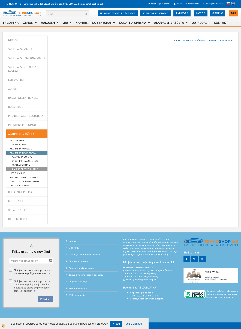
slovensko (228, 3)
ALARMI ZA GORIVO (22, 156)
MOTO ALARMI (17, 173)
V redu (116, 324)
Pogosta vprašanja (78, 281)
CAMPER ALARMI (18, 144)
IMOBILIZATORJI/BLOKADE (24, 177)
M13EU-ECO (155, 13)
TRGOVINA (11, 22)
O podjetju (74, 247)
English (233, 3)
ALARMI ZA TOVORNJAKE (23, 152)
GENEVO (217, 13)
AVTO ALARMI (17, 140)
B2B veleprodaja (77, 295)
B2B (233, 13)
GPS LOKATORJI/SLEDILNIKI (25, 181)
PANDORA (182, 13)
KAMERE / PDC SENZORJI (94, 22)
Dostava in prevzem (78, 261)
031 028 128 (140, 273)
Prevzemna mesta (78, 288)
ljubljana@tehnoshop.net (90, 3)
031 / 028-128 (70, 3)
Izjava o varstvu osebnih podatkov (86, 274)
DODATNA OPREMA (132, 22)
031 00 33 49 (140, 276)
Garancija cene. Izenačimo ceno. (85, 254)
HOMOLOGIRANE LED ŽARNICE (117, 13)
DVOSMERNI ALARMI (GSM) (26, 161)
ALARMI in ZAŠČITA (169, 22)
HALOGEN (48, 22)
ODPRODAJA (201, 22)
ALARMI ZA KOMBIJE (21, 148)
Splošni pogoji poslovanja (81, 268)
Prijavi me (45, 299)
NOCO (200, 13)
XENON (28, 22)
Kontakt (221, 22)
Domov (176, 40)
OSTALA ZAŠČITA (21, 165)
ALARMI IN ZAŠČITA (194, 40)
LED (65, 22)
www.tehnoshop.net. (141, 251)
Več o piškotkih (134, 323)
